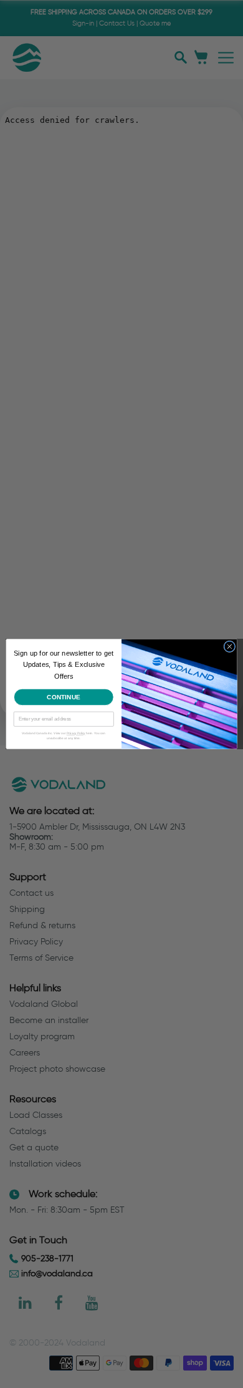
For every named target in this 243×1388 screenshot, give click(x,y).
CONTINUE (64, 697)
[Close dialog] (229, 646)
